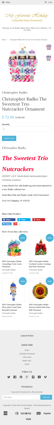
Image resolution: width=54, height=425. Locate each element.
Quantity (6, 124)
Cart (50, 2)
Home (4, 40)
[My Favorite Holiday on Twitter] (8, 377)
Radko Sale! (27, 360)
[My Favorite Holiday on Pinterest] (21, 377)
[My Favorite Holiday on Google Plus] (27, 377)
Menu (7, 2)
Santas (27, 364)
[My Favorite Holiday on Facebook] (14, 377)
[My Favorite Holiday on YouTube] (39, 377)
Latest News (27, 335)
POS (35, 405)
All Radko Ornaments (27, 353)
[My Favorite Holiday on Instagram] (33, 377)
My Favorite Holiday (25, 405)
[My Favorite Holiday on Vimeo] (45, 377)
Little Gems (27, 357)
